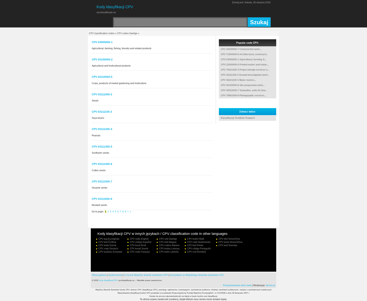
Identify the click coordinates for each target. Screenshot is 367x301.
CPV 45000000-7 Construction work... (241, 49)
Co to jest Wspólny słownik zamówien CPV (146, 275)
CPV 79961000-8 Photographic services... (243, 95)
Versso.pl (270, 285)
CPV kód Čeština (107, 242)
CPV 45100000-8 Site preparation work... (243, 85)
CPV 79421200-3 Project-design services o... (245, 69)
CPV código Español (140, 242)
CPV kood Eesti (138, 245)
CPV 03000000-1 (102, 42)
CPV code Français (140, 251)
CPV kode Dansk (107, 245)
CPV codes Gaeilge (127, 33)
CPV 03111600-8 (102, 198)
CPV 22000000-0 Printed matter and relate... (244, 64)
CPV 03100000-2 (102, 59)
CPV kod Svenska (227, 245)
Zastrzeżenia (115, 275)
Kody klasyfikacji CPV (108, 280)
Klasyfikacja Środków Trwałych (238, 118)
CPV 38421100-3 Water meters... (238, 80)
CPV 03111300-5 (102, 146)
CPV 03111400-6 (102, 163)
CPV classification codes (101, 33)
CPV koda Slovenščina (230, 242)
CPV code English (139, 239)
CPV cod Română (196, 251)
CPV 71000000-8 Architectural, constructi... (244, 54)
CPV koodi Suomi (139, 248)
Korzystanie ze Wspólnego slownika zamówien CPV (197, 275)
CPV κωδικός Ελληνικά (110, 251)
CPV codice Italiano (169, 245)
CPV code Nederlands (198, 242)
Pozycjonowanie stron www (237, 285)
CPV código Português (199, 248)
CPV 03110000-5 (102, 76)
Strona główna (99, 275)
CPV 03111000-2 (102, 94)
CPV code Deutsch (108, 248)
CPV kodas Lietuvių (169, 248)
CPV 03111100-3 (102, 111)
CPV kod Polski (195, 245)
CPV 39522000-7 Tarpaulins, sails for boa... (244, 90)
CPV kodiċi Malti (195, 239)
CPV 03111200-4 (102, 129)
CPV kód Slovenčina (229, 239)
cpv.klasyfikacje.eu (106, 12)
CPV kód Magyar (168, 242)
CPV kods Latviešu (169, 251)
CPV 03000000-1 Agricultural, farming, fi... (243, 59)
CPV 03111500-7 (102, 181)
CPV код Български (108, 239)
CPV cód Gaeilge (168, 239)
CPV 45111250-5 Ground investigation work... (245, 75)
